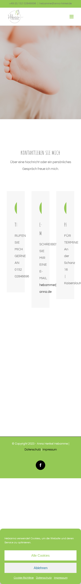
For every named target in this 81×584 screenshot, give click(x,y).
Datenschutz (44, 577)
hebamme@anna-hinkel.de (55, 3)
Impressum (61, 577)
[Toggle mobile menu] (72, 16)
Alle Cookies (40, 555)
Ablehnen (40, 568)
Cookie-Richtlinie (24, 577)
